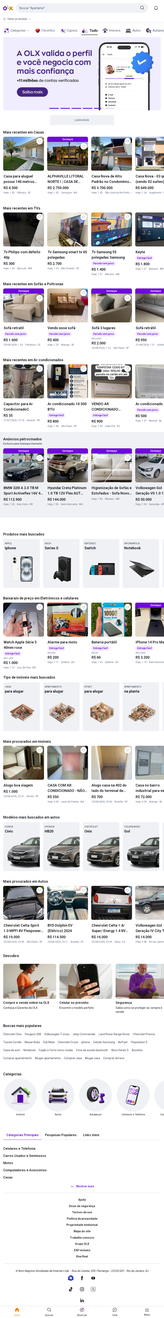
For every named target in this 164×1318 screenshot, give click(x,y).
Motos (8, 1163)
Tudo (93, 30)
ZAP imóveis (82, 1250)
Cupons (72, 30)
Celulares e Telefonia (19, 1149)
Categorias (18, 30)
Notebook (29, 1050)
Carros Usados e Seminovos (24, 1156)
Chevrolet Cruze (68, 1042)
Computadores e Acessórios (25, 1170)
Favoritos (48, 30)
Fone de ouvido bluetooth (92, 1050)
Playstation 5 (139, 1042)
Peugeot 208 (33, 1034)
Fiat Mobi (49, 1042)
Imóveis (114, 30)
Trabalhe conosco (82, 1237)
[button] (82, 8)
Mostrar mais (85, 1186)
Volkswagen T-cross (56, 1034)
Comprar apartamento (17, 1058)
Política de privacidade (82, 1218)
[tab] (22, 1135)
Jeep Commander (84, 1034)
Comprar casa (73, 1058)
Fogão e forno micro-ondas (56, 1050)
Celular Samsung (104, 1042)
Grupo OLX (82, 1243)
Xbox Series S (120, 1050)
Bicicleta (137, 1050)
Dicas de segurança (82, 1206)
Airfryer (123, 1042)
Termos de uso (82, 1212)
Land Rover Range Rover (114, 1034)
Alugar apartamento (48, 1058)
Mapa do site (82, 1231)
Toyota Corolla (12, 1042)
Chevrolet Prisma (144, 1034)
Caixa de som (11, 1050)
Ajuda (82, 1199)
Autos (136, 30)
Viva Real (82, 1256)
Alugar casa (92, 1058)
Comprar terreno (113, 1058)
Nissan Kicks (32, 1042)
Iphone (85, 1042)
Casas (8, 1177)
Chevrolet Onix (12, 1034)
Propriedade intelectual (82, 1224)
